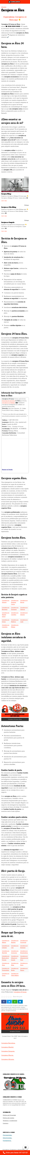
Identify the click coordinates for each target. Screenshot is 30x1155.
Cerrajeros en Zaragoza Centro (14, 602)
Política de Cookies (8, 1118)
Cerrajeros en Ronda (14, 969)
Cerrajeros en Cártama (5, 947)
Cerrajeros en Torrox (5, 975)
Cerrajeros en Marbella (5, 952)
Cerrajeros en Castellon (14, 614)
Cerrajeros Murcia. (7, 1055)
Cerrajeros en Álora (5, 964)
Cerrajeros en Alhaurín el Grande (14, 958)
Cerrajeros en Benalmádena (24, 952)
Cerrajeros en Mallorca (14, 621)
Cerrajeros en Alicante (5, 601)
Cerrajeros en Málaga (14, 626)
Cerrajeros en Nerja (24, 964)
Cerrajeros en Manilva (14, 942)
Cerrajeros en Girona (5, 621)
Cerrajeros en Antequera (14, 952)
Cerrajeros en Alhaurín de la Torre (24, 958)
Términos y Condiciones (10, 1121)
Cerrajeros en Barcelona (5, 609)
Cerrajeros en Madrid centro (5, 615)
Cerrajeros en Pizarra (24, 969)
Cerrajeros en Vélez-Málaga (15, 975)
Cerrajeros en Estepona (24, 947)
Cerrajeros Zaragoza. (8, 1051)
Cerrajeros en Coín (14, 947)
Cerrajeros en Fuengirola (24, 942)
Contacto (5, 1123)
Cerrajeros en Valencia (24, 609)
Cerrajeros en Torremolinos (5, 969)
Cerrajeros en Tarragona (14, 609)
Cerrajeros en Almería (24, 614)
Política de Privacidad (9, 1115)
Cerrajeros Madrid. (7, 1047)
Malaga (3, 7)
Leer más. (4, 201)
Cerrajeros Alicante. (7, 1059)
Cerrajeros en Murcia (24, 601)
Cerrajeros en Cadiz (24, 621)
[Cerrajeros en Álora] (15, 710)
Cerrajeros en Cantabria (5, 626)
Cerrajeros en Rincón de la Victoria (5, 958)
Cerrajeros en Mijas (14, 964)
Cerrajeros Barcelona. (8, 1043)
